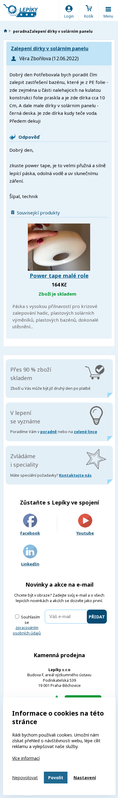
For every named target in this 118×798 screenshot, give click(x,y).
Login (69, 16)
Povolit (55, 777)
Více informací (26, 758)
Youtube (85, 533)
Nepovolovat (25, 777)
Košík (88, 16)
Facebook (30, 533)
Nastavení (85, 777)
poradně (48, 431)
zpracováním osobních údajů (27, 630)
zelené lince (85, 431)
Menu (108, 16)
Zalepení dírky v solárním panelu (49, 48)
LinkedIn (30, 564)
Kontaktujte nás (75, 475)
